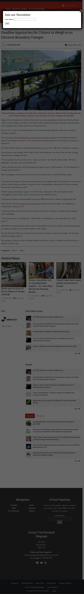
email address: (9, 19)
